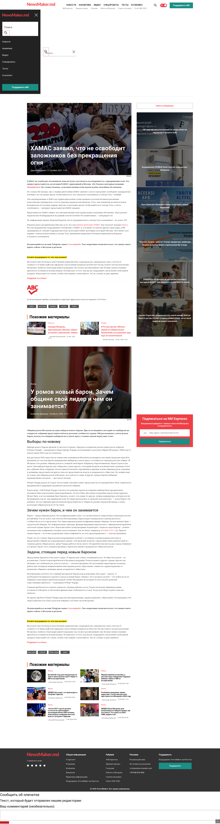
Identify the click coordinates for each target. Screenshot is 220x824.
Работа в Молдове (107, 8)
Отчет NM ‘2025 (140, 8)
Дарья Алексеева (38, 170)
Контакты (70, 768)
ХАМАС (74, 306)
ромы (65, 652)
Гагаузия (94, 8)
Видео (97, 5)
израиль (53, 306)
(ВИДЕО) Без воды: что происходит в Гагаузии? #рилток (62, 693)
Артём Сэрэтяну (108, 339)
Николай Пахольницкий (57, 336)
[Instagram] (36, 765)
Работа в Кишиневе (165, 106)
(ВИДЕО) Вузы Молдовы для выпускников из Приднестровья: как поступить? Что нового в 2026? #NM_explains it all (115, 711)
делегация (42, 306)
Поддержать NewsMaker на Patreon (82, 781)
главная (42, 652)
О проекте (70, 759)
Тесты (124, 5)
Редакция (70, 764)
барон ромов (32, 652)
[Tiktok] (40, 765)
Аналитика (85, 5)
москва (63, 306)
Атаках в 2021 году (110, 530)
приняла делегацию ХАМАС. (88, 225)
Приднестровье (82, 8)
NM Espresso (68, 8)
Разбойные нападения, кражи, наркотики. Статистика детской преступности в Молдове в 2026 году (116, 694)
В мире (33, 140)
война (32, 306)
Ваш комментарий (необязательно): (27, 806)
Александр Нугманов (55, 682)
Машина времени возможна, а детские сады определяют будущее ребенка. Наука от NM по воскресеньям (115, 677)
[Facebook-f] (28, 765)
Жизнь (33, 384)
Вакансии (70, 772)
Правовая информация (76, 777)
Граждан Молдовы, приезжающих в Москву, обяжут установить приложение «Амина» (63, 330)
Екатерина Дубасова (39, 414)
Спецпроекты (111, 5)
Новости (71, 5)
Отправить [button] (4, 822)
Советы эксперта (125, 8)
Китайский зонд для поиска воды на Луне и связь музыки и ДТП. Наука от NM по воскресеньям (62, 677)
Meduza (125, 225)
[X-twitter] (32, 765)
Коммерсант (33, 187)
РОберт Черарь (54, 652)
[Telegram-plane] (44, 765)
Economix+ (137, 5)
